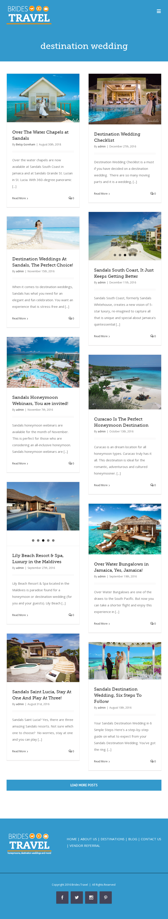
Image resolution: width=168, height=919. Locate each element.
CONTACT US (151, 839)
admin (102, 146)
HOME (72, 839)
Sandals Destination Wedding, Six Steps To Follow (118, 695)
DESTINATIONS (112, 839)
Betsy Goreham (25, 144)
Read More (19, 198)
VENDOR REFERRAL (85, 845)
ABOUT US (88, 839)
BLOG (132, 839)
